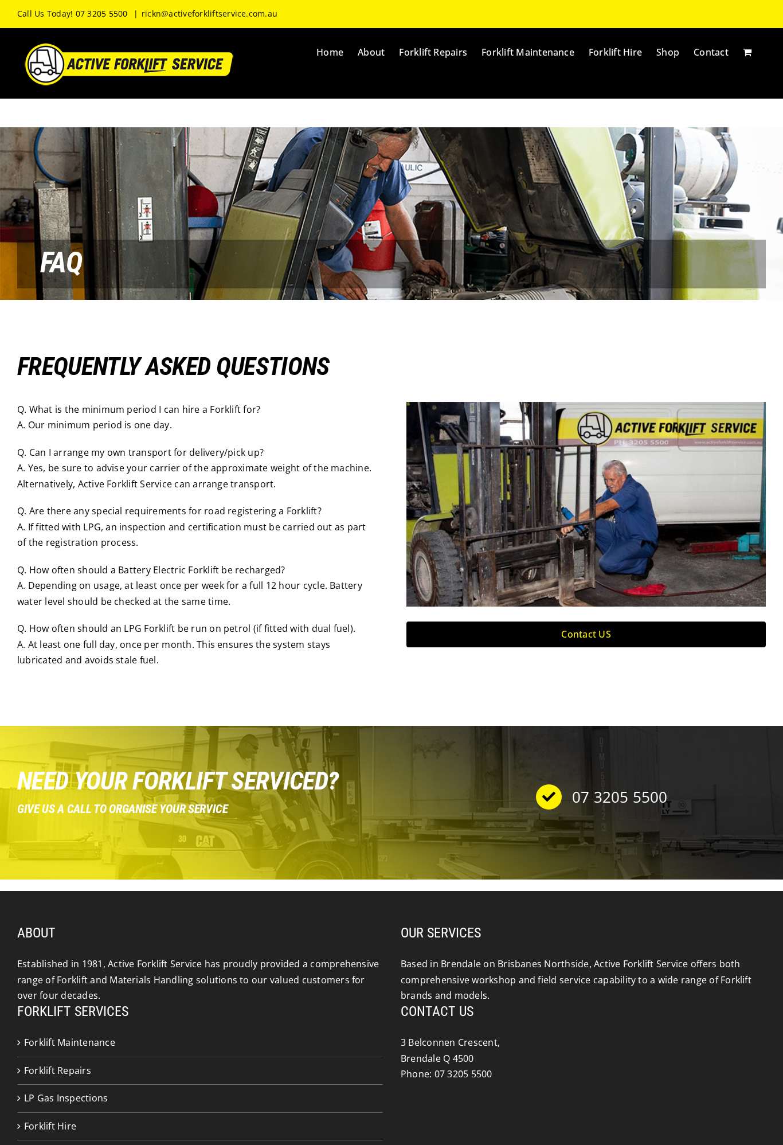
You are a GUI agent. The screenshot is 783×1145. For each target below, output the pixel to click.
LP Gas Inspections (66, 1098)
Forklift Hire (50, 1126)
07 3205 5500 (463, 1074)
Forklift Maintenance (69, 1042)
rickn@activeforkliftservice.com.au (209, 13)
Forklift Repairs (57, 1070)
